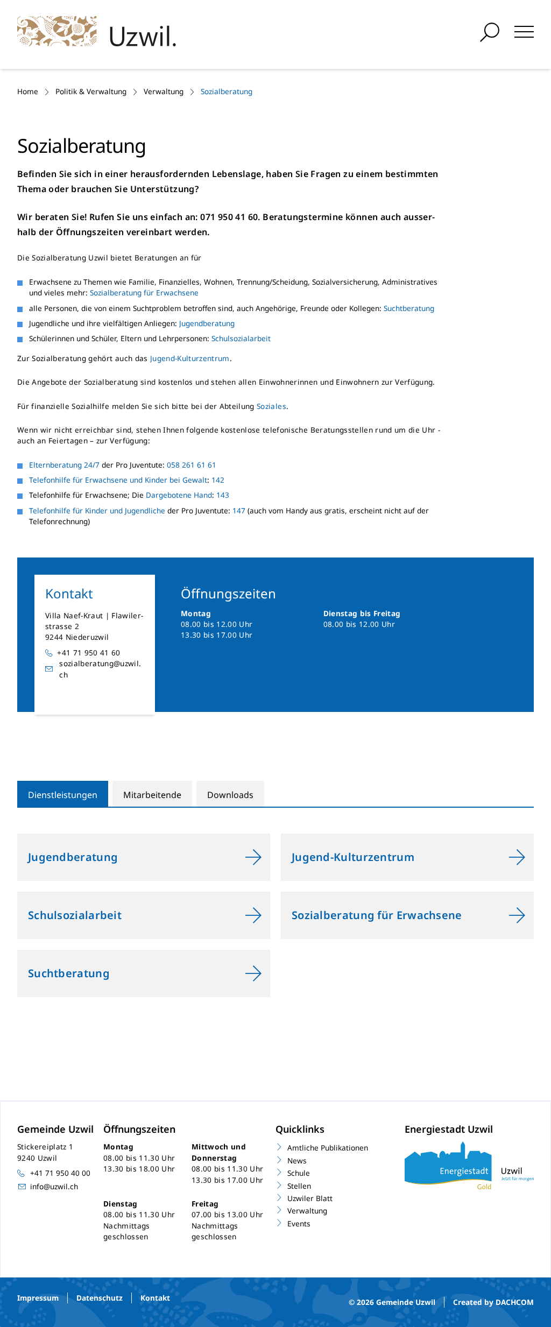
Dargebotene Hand (179, 495)
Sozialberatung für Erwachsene (144, 292)
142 (219, 480)
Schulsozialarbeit (241, 338)
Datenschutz (99, 1298)
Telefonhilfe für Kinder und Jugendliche (97, 510)
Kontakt (155, 1298)
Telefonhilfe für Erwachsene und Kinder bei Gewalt (118, 480)
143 (222, 495)
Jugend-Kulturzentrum (190, 358)
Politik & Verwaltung (90, 91)
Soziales (271, 406)
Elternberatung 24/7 (64, 465)
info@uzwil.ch (54, 1186)
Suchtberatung (409, 308)
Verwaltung (163, 91)
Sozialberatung (226, 91)
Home (27, 91)
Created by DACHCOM (493, 1302)
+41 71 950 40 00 (60, 1173)
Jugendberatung (207, 323)
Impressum (38, 1298)
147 (238, 510)
